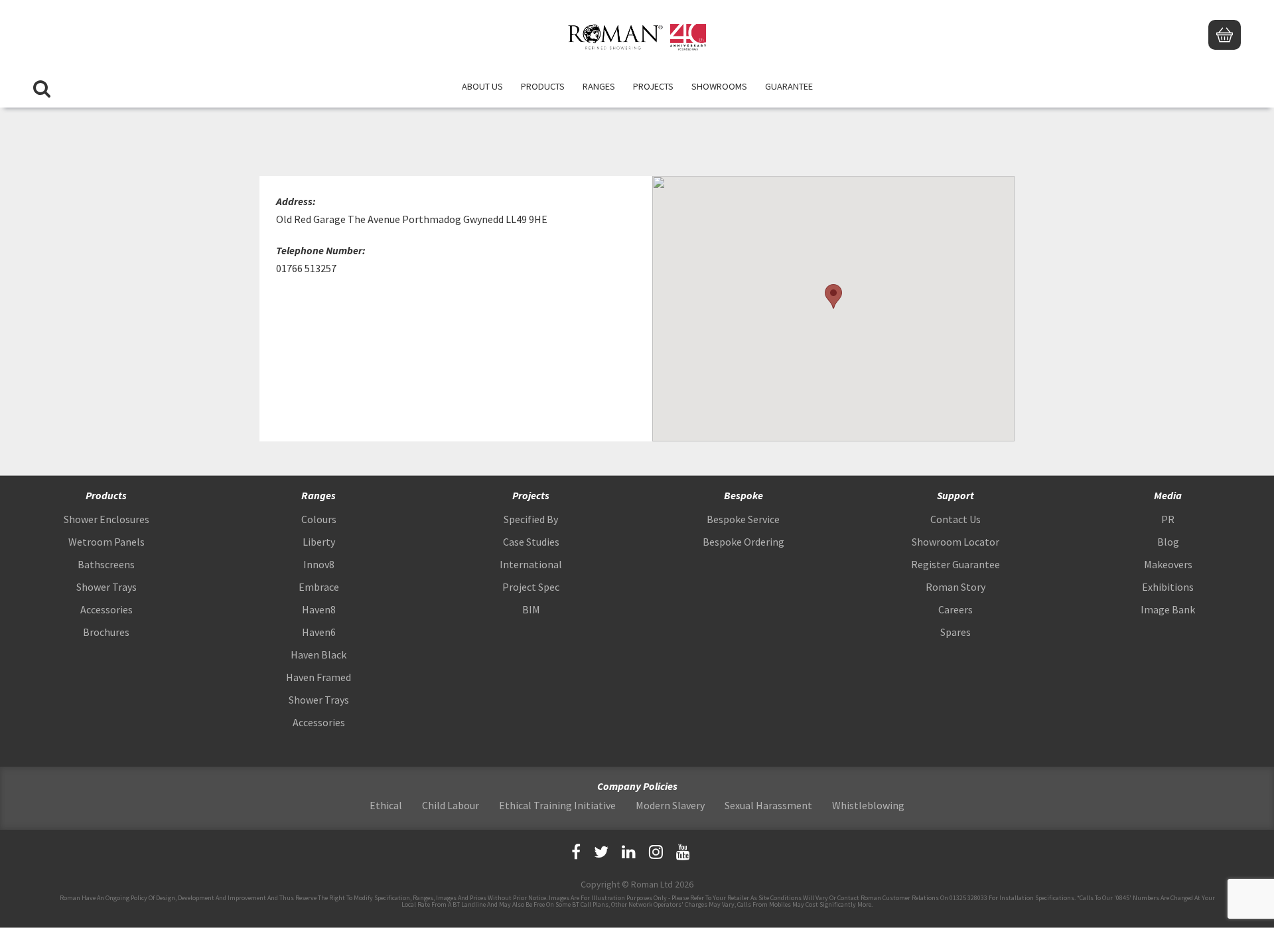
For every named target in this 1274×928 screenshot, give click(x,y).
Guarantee (789, 86)
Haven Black (318, 654)
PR (1167, 519)
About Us (482, 86)
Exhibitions (1168, 586)
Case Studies (531, 541)
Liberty (319, 541)
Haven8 (319, 609)
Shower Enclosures (106, 519)
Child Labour (450, 805)
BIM (531, 609)
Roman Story (955, 586)
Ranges (599, 86)
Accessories (106, 609)
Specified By (531, 519)
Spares (955, 632)
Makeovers (1168, 564)
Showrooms (719, 86)
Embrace (319, 586)
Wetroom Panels (106, 541)
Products (543, 86)
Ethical (386, 805)
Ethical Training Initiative (557, 805)
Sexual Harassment (768, 805)
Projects (653, 86)
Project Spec (530, 586)
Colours (318, 519)
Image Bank (1168, 609)
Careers (955, 609)
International (531, 564)
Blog (1168, 541)
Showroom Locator (955, 541)
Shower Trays (106, 586)
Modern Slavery (670, 805)
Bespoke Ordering (743, 541)
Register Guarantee (955, 564)
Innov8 (318, 564)
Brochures (106, 632)
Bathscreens (106, 564)
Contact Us (955, 519)
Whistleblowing (868, 805)
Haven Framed (318, 677)
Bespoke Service (743, 519)
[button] (833, 296)
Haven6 (319, 632)
